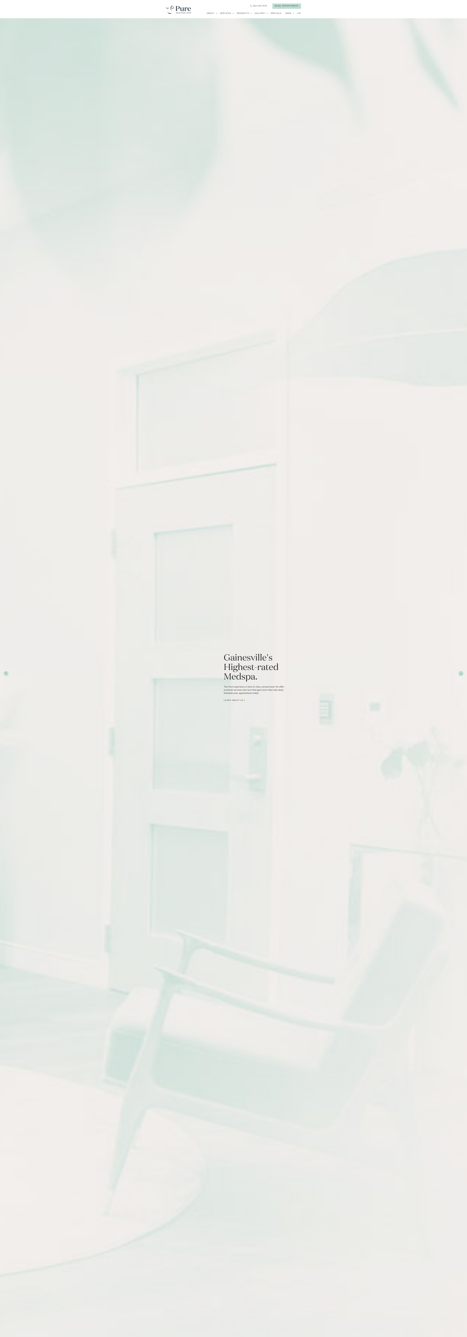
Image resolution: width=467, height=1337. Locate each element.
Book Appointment (287, 6)
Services (225, 13)
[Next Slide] (460, 673)
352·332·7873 (259, 6)
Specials (276, 13)
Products (243, 13)
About (210, 13)
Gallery (260, 13)
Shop (288, 13)
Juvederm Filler (234, 696)
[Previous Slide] (6, 673)
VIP (299, 13)
